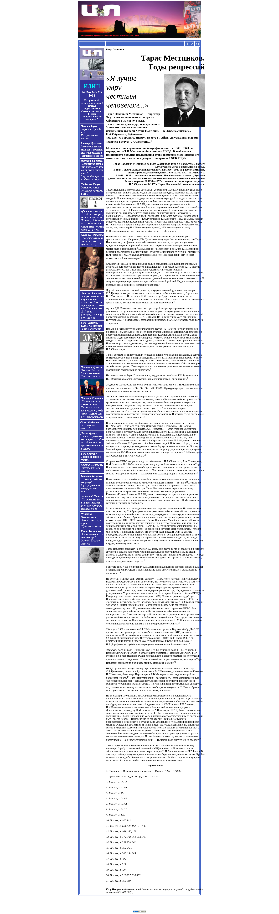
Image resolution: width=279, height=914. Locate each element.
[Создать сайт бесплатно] (139, 911)
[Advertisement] (139, 903)
